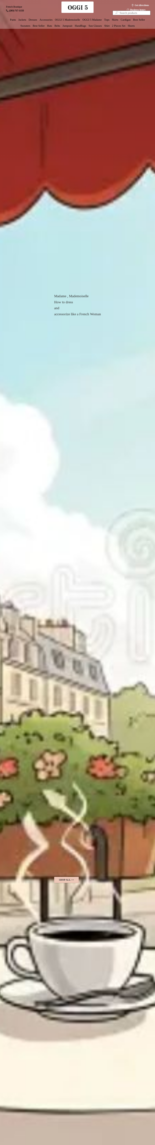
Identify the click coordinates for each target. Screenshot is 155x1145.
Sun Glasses (95, 25)
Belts (57, 25)
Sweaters (25, 25)
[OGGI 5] (77, 8)
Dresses (33, 19)
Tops (106, 19)
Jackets (22, 19)
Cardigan (126, 19)
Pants (13, 19)
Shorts (131, 25)
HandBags (80, 25)
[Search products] (117, 13)
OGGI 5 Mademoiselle (67, 19)
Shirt (107, 25)
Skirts (115, 19)
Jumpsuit (67, 25)
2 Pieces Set (118, 25)
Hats (49, 25)
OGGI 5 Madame (92, 19)
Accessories (46, 19)
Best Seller (139, 19)
